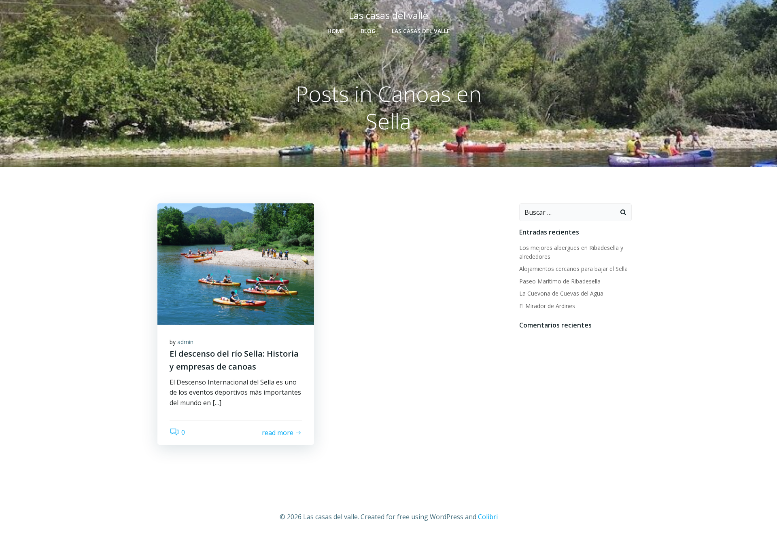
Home (335, 31)
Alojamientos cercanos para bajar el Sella (573, 269)
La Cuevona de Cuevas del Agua (561, 293)
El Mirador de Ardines (547, 306)
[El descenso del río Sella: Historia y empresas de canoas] (235, 263)
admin (185, 342)
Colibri (488, 516)
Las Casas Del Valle (421, 31)
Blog (368, 31)
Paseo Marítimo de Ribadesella (560, 281)
